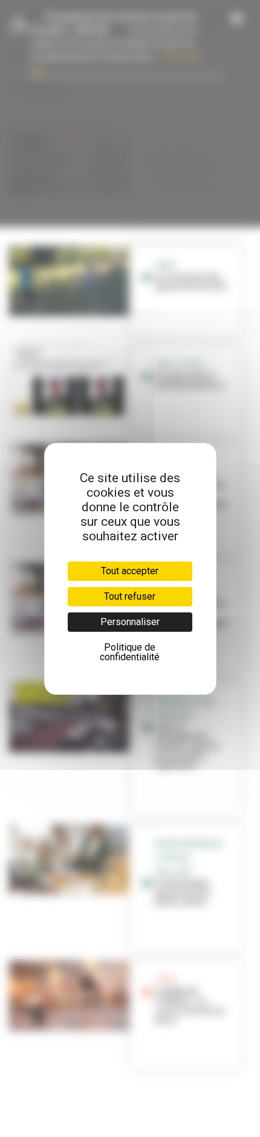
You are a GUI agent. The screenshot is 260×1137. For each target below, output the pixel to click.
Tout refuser (129, 596)
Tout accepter (129, 571)
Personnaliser (130, 622)
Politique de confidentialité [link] (130, 652)
